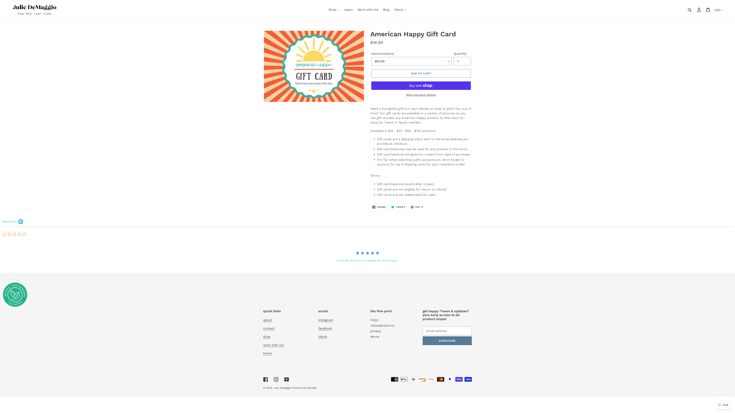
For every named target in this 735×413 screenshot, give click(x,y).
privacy (375, 331)
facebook (325, 328)
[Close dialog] (732, 357)
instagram (325, 320)
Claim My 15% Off (693, 403)
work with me (273, 345)
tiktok (322, 336)
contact (269, 328)
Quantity (460, 53)
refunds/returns (382, 325)
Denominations (382, 53)
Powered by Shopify (304, 387)
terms (374, 336)
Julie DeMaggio (283, 387)
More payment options (421, 94)
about (267, 320)
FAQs (374, 320)
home (267, 353)
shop (266, 336)
